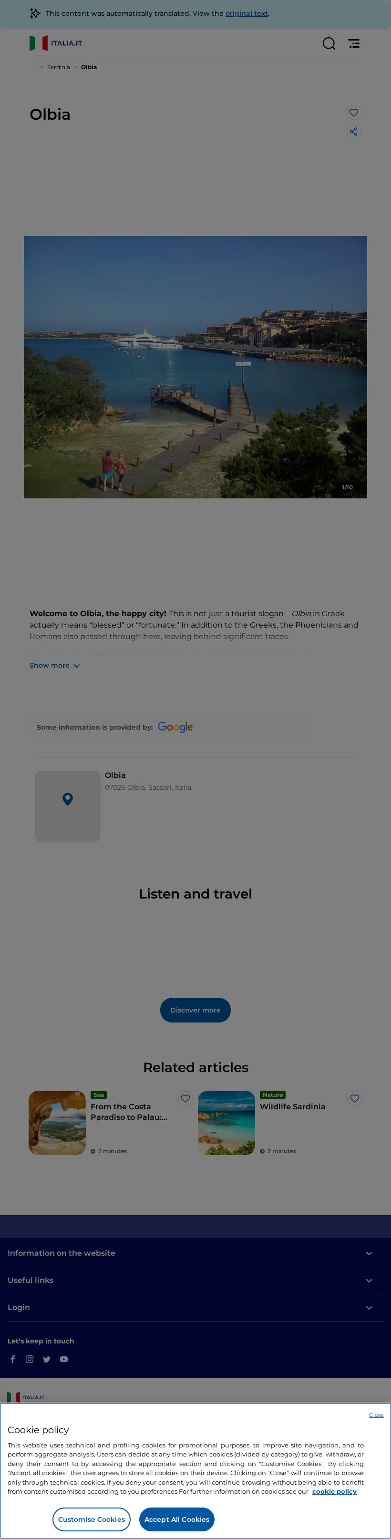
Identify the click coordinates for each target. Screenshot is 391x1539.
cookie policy (334, 1491)
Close (376, 1415)
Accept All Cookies (177, 1519)
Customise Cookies (91, 1519)
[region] (195, 1471)
